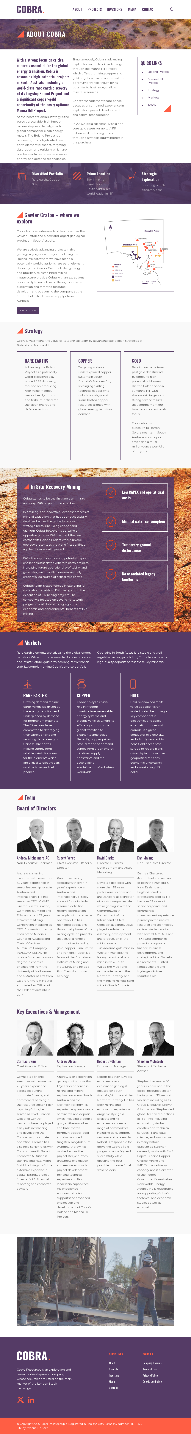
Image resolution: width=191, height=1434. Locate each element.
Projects (113, 1369)
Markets (153, 97)
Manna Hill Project (155, 81)
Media (112, 1381)
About (112, 1363)
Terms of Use (150, 1369)
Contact (113, 1388)
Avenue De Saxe (37, 1428)
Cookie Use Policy (152, 1381)
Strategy (153, 90)
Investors (114, 1375)
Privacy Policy (150, 1375)
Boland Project (158, 71)
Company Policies (152, 1363)
